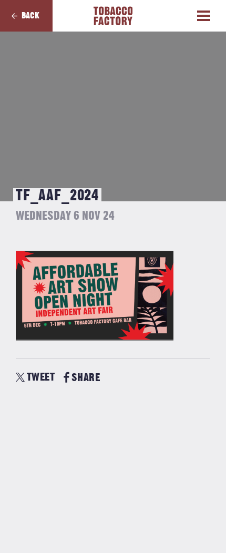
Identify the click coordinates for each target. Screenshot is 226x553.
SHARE (85, 377)
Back (30, 16)
